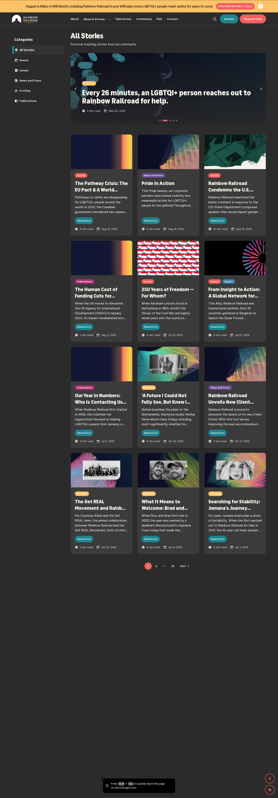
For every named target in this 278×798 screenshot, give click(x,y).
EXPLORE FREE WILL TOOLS (235, 6)
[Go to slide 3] (170, 120)
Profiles (25, 90)
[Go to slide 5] (176, 120)
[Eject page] (270, 778)
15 (172, 566)
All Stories (27, 50)
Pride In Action (158, 183)
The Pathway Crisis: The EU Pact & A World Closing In (101, 190)
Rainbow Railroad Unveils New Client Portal (229, 402)
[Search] (214, 19)
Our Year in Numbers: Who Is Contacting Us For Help (99, 402)
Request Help (253, 19)
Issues (24, 70)
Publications (28, 101)
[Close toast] (104, 779)
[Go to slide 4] (173, 120)
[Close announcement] (260, 6)
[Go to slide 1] (160, 120)
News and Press (30, 80)
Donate (229, 19)
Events (24, 60)
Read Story (84, 220)
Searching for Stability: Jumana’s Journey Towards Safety (234, 508)
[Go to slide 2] (165, 120)
